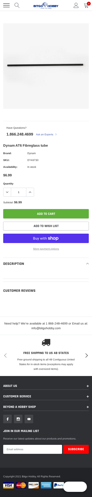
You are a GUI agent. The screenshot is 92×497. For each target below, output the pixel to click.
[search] (17, 5)
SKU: (6, 160)
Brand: (7, 153)
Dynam (31, 153)
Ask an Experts (45, 134)
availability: (10, 166)
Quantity (8, 183)
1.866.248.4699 (19, 134)
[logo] (46, 5)
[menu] (6, 5)
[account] (76, 5)
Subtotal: (8, 202)
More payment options (46, 248)
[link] (7, 419)
